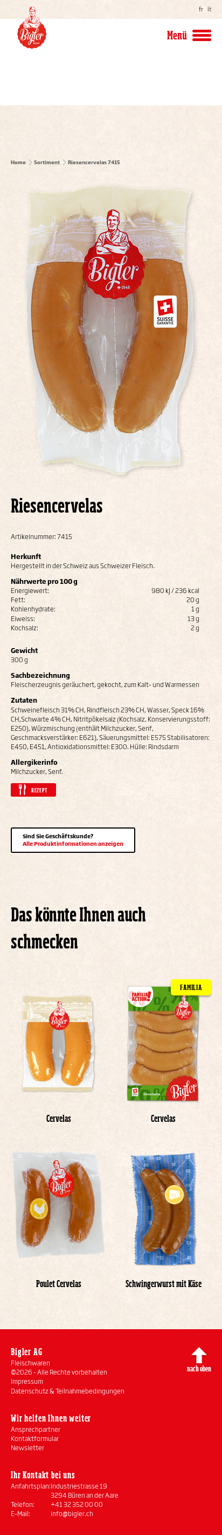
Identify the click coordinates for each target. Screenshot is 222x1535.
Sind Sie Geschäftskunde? (73, 840)
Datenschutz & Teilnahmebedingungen (67, 1391)
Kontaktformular (35, 1439)
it (209, 9)
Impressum (27, 1381)
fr (201, 9)
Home (18, 162)
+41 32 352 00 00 (77, 1504)
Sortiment (47, 162)
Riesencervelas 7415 (94, 162)
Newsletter (27, 1448)
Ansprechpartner (35, 1429)
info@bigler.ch (72, 1514)
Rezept (39, 789)
